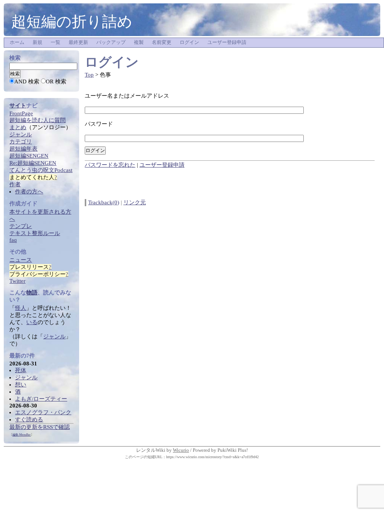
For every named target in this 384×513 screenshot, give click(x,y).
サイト (17, 106)
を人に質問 (37, 120)
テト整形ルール (34, 233)
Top (89, 75)
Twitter (17, 281)
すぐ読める (29, 419)
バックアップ (111, 42)
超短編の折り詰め (71, 21)
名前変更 (161, 42)
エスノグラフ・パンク (43, 412)
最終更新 (78, 42)
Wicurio (181, 450)
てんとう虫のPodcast (40, 170)
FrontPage (21, 113)
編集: (21, 434)
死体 (20, 370)
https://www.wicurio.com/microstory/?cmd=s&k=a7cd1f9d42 (212, 457)
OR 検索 (56, 81)
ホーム (17, 42)
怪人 (20, 308)
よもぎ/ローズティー (41, 399)
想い (20, 385)
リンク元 (134, 202)
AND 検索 (26, 81)
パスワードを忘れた (110, 165)
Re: (32, 163)
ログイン (189, 42)
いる (32, 322)
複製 (139, 42)
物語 (32, 293)
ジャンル (54, 336)
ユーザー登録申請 (226, 42)
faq (13, 240)
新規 (37, 42)
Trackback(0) (103, 202)
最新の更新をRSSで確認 (39, 427)
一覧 (55, 42)
